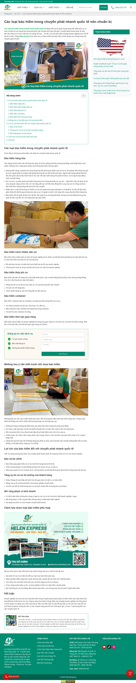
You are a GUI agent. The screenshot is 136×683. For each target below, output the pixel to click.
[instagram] (114, 647)
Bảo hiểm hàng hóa (17, 104)
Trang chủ (8, 14)
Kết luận (11, 140)
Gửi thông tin (63, 354)
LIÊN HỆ (69, 7)
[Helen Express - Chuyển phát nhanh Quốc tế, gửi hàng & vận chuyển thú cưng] (7, 7)
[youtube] (104, 647)
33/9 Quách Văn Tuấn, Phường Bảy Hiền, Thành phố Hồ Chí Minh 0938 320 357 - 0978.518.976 (84, 645)
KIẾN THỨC (54, 7)
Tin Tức (17, 14)
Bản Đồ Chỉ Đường (44, 663)
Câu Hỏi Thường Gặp (45, 659)
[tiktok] (109, 647)
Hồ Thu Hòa (23, 616)
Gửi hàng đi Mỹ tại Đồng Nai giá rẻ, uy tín (109, 59)
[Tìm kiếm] (131, 7)
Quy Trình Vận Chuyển (45, 653)
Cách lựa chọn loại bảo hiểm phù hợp (22, 137)
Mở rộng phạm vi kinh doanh (21, 133)
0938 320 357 (75, 665)
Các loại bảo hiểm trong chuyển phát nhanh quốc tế (25, 29)
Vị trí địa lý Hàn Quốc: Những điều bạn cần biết (111, 78)
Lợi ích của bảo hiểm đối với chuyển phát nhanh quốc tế (29, 123)
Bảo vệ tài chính (16, 127)
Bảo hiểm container (17, 114)
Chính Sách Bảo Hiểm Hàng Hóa (49, 649)
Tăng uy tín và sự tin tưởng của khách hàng (26, 130)
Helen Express (25, 36)
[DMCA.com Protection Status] (68, 681)
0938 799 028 (86, 665)
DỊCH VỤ (38, 7)
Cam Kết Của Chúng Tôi (46, 656)
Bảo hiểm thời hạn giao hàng (21, 117)
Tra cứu (103, 7)
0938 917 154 (87, 656)
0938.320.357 (121, 7)
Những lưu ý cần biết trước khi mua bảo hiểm (25, 120)
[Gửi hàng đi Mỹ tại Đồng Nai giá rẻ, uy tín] (112, 46)
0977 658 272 (75, 656)
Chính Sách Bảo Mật (45, 642)
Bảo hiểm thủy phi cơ (18, 110)
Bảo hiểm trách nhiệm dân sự (21, 107)
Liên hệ (130, 673)
